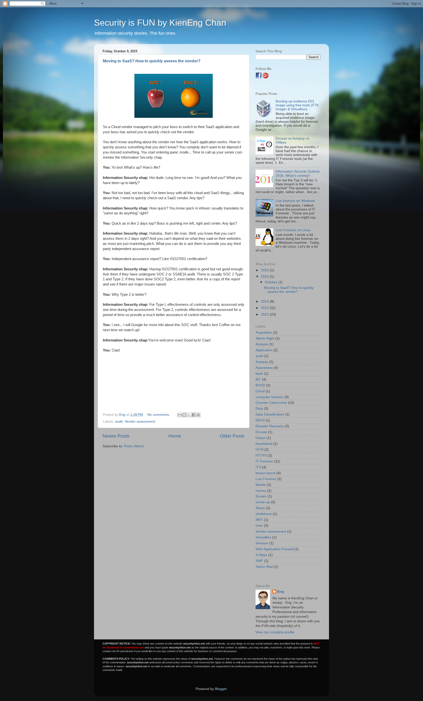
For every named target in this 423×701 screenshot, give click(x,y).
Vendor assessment (140, 421)
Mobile (261, 485)
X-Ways (261, 555)
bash (259, 373)
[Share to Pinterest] (198, 414)
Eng (280, 591)
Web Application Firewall (274, 549)
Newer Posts (116, 435)
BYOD (260, 385)
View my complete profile (275, 632)
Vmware (262, 543)
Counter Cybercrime (271, 403)
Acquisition (264, 332)
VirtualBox (263, 537)
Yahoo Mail (264, 567)
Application (264, 350)
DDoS (260, 420)
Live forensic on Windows (295, 201)
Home (174, 435)
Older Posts (232, 435)
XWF (259, 561)
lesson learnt (265, 473)
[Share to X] (189, 414)
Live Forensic (266, 479)
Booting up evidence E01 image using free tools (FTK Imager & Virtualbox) (297, 105)
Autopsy (262, 362)
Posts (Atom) (134, 446)
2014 (265, 301)
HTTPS (261, 455)
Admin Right (265, 338)
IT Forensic (264, 461)
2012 (265, 314)
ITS (258, 467)
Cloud (260, 391)
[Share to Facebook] (193, 414)
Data (259, 408)
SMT (259, 520)
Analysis (262, 344)
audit (119, 421)
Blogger (221, 689)
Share (260, 508)
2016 (265, 270)
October (271, 282)
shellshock (264, 514)
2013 (265, 308)
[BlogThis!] (184, 414)
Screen (261, 496)
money (261, 491)
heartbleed (264, 444)
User (259, 525)
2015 (265, 276)
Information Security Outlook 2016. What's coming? (298, 173)
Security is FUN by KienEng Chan (160, 23)
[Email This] (179, 414)
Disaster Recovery (270, 426)
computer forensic (269, 397)
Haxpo (261, 438)
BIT (258, 379)
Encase (261, 432)
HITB (259, 449)
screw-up (263, 502)
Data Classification (270, 414)
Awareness (264, 368)
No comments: (159, 414)
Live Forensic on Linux (293, 230)
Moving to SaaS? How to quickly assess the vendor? (151, 61)
